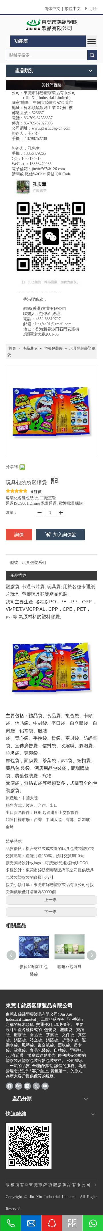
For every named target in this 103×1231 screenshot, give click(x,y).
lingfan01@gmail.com (53, 324)
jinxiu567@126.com (48, 169)
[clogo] (51, 25)
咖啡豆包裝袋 (70, 967)
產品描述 (18, 575)
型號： (16, 562)
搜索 (92, 55)
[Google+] (18, 1085)
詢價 (18, 534)
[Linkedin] (27, 1085)
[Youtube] (45, 1085)
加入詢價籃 (64, 534)
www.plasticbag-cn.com (51, 128)
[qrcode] (29, 1146)
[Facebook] (9, 1085)
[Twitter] (36, 1085)
